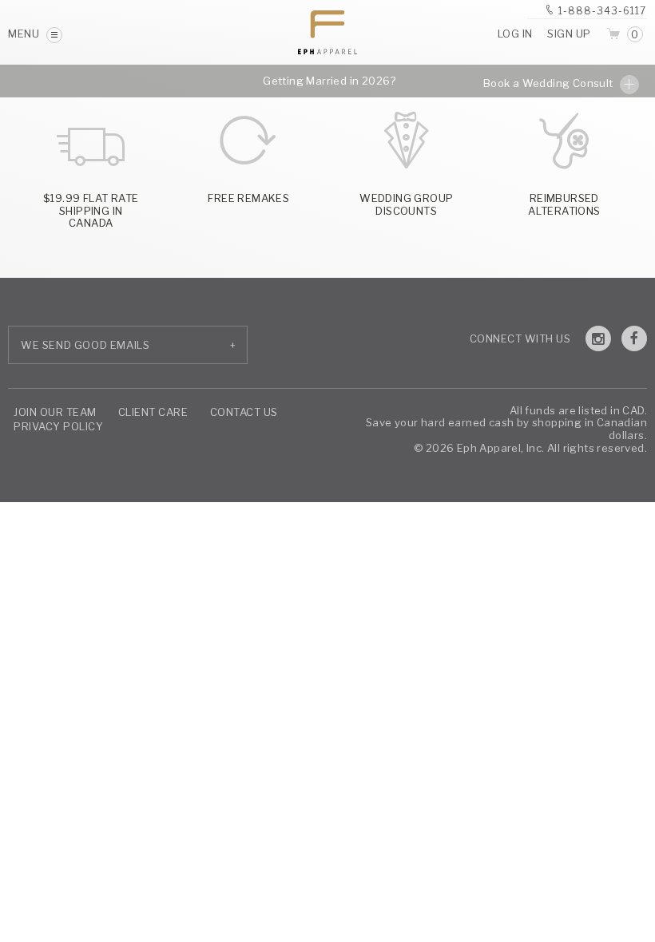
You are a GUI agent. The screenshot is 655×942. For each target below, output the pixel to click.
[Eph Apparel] (327, 32)
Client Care (153, 412)
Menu (25, 33)
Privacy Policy (58, 426)
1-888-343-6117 (602, 11)
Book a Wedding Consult (549, 83)
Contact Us (244, 412)
